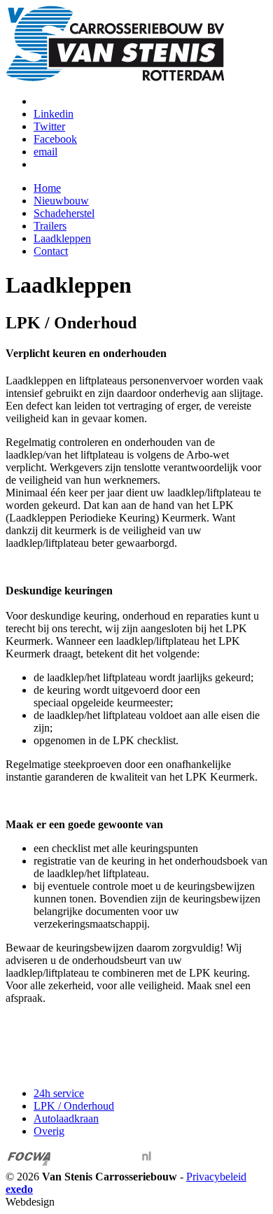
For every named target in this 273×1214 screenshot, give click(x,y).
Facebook (55, 139)
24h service (59, 1093)
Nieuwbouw (61, 201)
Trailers (50, 226)
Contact (51, 251)
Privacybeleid (216, 1176)
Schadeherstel (64, 213)
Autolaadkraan (66, 1118)
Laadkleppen (62, 238)
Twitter (49, 126)
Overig (49, 1131)
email (45, 152)
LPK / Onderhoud (74, 1106)
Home (47, 188)
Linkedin (54, 114)
